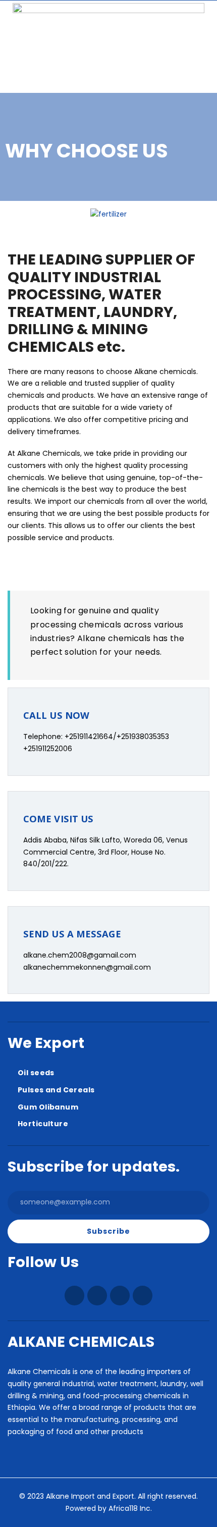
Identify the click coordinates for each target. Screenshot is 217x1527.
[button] (196, 68)
